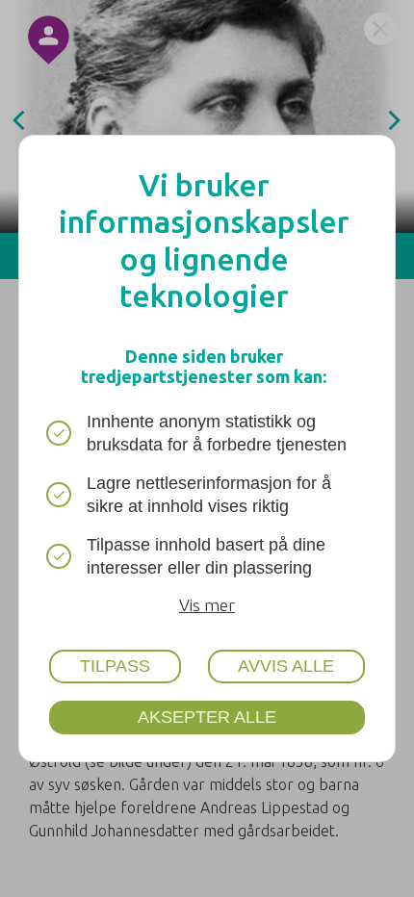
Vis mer (207, 605)
